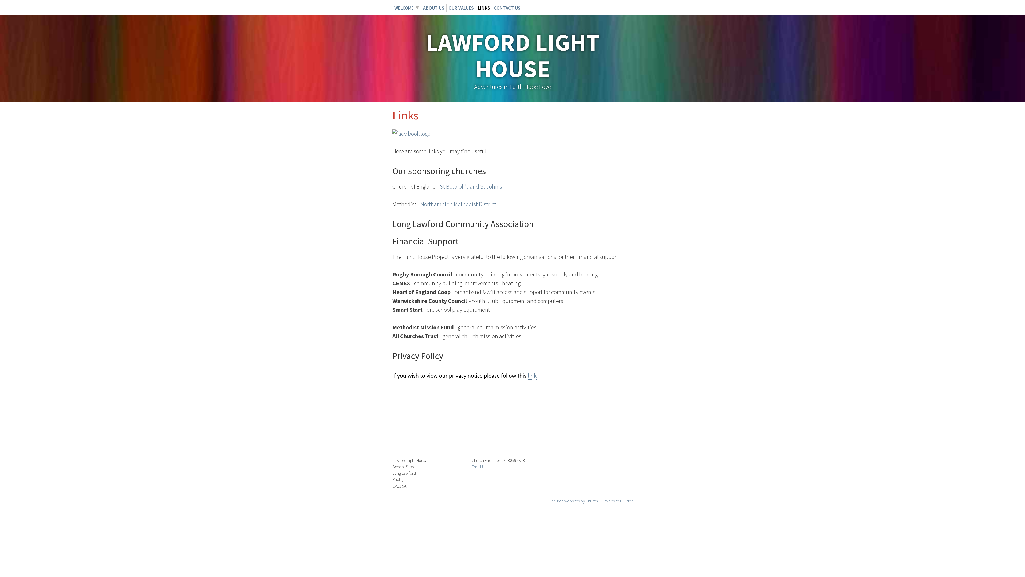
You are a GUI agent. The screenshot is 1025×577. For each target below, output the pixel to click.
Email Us (479, 466)
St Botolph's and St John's (471, 186)
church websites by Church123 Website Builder (592, 501)
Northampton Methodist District (458, 204)
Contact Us (507, 8)
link (532, 375)
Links (484, 8)
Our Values (461, 8)
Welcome (404, 8)
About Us (433, 8)
